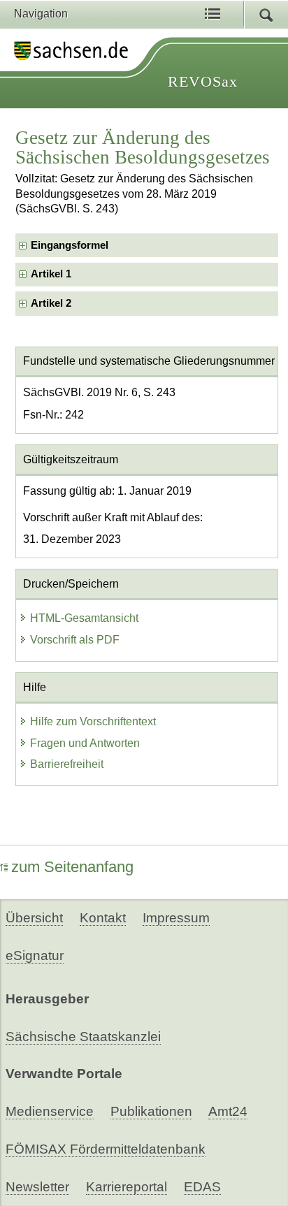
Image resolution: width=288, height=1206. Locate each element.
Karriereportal (126, 1186)
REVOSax (203, 81)
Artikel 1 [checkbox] (51, 273)
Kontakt (103, 917)
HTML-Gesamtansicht (84, 618)
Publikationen (151, 1111)
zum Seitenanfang (72, 867)
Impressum (176, 917)
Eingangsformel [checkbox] (69, 245)
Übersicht (34, 917)
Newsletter (37, 1186)
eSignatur (35, 955)
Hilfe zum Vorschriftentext (93, 721)
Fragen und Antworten (85, 743)
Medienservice (50, 1111)
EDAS (202, 1186)
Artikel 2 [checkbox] (51, 303)
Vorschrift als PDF (75, 640)
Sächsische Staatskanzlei (83, 1036)
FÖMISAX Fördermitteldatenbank (106, 1149)
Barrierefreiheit (66, 764)
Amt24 (227, 1111)
